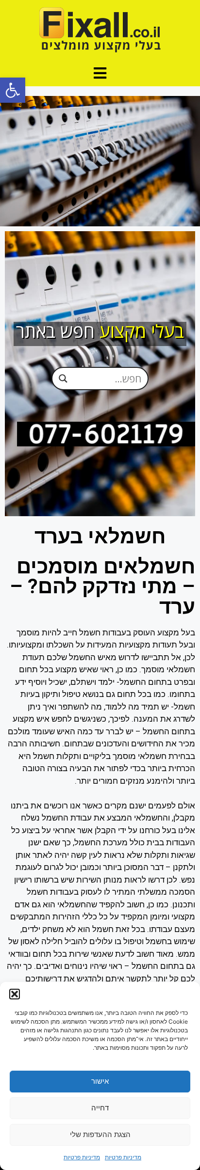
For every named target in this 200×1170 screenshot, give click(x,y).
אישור (100, 1081)
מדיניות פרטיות (123, 1157)
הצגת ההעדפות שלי (100, 1134)
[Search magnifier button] (63, 378)
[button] (12, 90)
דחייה (100, 1107)
